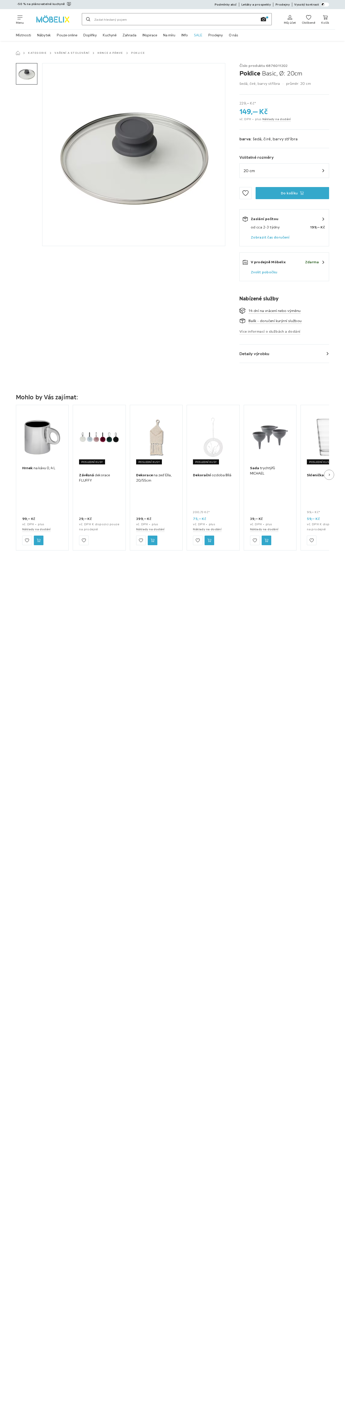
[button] (26, 74)
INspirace (149, 35)
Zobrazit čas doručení (270, 237)
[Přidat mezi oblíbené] (245, 193)
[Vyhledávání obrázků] (263, 19)
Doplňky (90, 35)
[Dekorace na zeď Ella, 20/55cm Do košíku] (152, 540)
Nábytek (44, 35)
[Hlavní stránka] (18, 53)
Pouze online (67, 35)
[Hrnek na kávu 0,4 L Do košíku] (38, 540)
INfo (184, 35)
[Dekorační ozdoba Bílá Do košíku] (209, 540)
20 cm (249, 170)
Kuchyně (109, 35)
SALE (198, 35)
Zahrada (129, 35)
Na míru (169, 35)
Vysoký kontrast (306, 4)
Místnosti (23, 35)
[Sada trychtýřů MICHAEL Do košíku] (266, 540)
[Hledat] (88, 19)
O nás (233, 35)
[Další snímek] (329, 475)
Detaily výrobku (254, 353)
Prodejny (215, 35)
